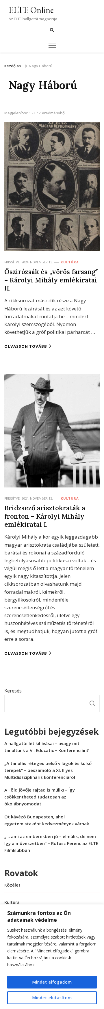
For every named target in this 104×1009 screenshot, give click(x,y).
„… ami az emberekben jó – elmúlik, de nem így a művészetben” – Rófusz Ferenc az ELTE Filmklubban (51, 843)
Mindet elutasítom (52, 997)
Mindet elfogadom (52, 982)
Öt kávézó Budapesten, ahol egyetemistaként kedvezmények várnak (46, 820)
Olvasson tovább (25, 346)
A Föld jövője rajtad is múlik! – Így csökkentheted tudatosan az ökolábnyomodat (39, 797)
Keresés (13, 690)
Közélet (12, 885)
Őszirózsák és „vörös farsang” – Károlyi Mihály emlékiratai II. (51, 279)
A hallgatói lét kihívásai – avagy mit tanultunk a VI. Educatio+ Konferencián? (46, 746)
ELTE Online (31, 10)
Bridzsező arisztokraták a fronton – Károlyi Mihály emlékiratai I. (44, 516)
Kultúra (70, 262)
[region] (52, 956)
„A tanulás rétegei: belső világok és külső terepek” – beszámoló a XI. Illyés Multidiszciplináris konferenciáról (48, 770)
